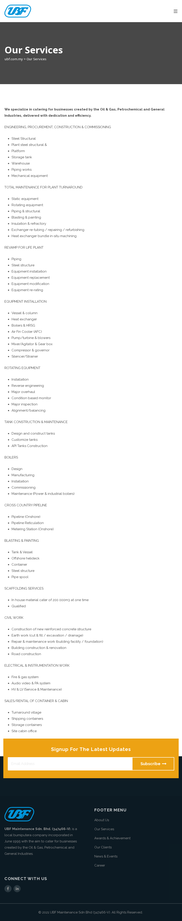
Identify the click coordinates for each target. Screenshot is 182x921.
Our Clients (103, 847)
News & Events (105, 856)
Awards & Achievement (112, 838)
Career (99, 865)
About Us (101, 820)
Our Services (104, 829)
